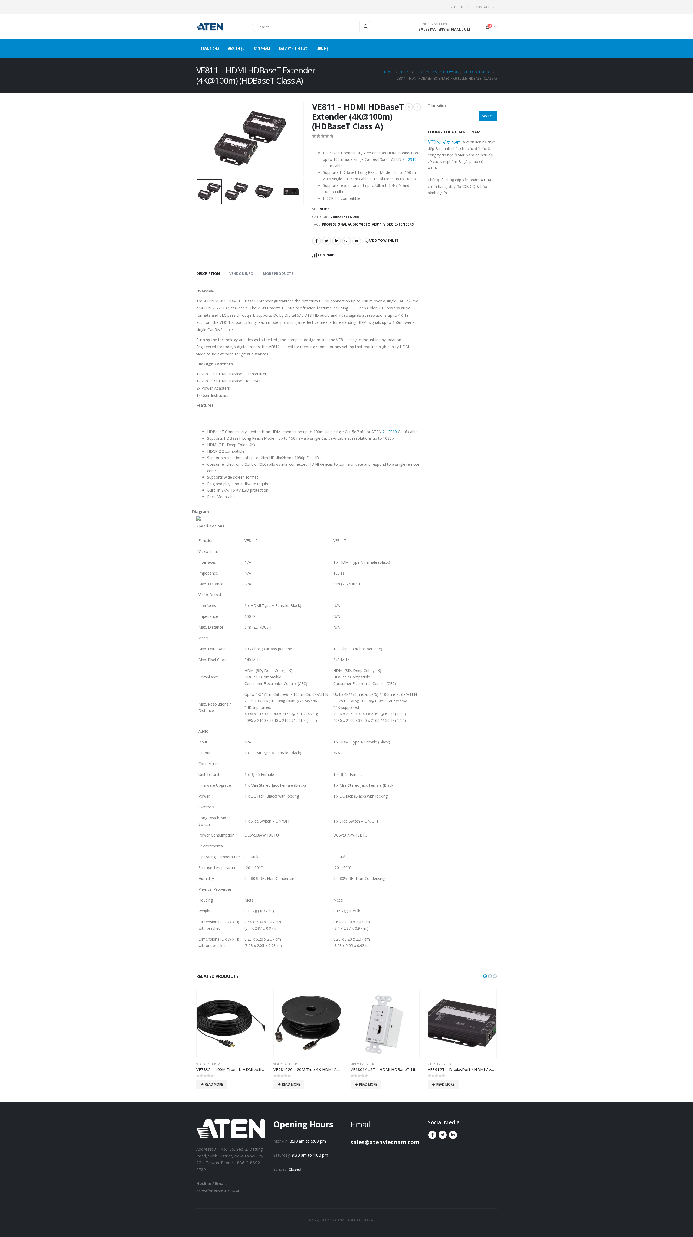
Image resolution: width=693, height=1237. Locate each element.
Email (356, 241)
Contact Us (485, 7)
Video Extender (345, 216)
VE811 (377, 224)
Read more (214, 1084)
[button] (485, 976)
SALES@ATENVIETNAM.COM (444, 29)
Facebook (316, 241)
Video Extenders (398, 224)
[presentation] (198, 140)
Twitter (326, 241)
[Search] (366, 26)
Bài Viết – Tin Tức (293, 48)
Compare (326, 255)
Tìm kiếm (437, 105)
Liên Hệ (322, 48)
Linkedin (453, 1135)
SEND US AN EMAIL (434, 24)
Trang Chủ (210, 48)
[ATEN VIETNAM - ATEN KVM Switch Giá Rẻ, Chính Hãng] (209, 26)
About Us (461, 7)
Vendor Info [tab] (241, 273)
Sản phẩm (262, 48)
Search (488, 115)
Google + (346, 241)
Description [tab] (208, 273)
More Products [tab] (278, 273)
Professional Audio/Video (346, 224)
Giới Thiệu (236, 48)
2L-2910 (409, 159)
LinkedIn (336, 241)
